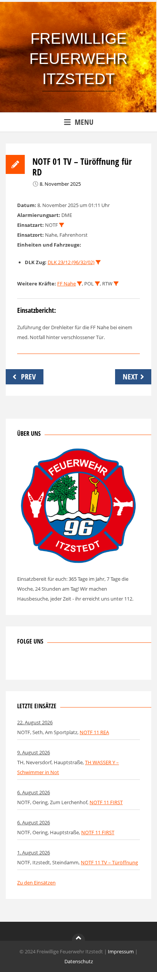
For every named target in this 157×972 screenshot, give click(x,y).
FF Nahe (66, 283)
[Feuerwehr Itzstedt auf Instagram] (35, 663)
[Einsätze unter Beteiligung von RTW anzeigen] (116, 283)
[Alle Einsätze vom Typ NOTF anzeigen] (61, 225)
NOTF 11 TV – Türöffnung (109, 862)
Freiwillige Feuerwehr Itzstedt (78, 58)
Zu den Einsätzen (36, 882)
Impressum (121, 951)
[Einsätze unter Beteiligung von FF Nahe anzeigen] (79, 283)
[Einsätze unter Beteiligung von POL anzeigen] (97, 283)
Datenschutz (78, 961)
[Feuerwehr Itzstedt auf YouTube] (60, 663)
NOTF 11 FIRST (106, 802)
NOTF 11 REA (94, 732)
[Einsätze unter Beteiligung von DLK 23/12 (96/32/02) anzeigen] (98, 262)
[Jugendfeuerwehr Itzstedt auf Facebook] (48, 663)
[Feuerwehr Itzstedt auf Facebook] (23, 663)
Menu (84, 122)
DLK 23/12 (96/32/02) (71, 262)
